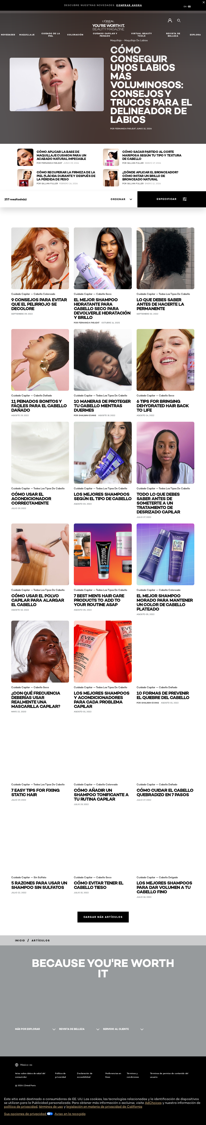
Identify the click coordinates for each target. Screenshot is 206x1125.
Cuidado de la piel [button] (50, 34)
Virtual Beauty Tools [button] (141, 34)
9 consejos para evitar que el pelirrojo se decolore (39, 304)
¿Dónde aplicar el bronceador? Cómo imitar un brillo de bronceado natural (150, 176)
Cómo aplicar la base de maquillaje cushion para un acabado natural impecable (61, 155)
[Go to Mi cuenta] (170, 21)
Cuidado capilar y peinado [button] (105, 34)
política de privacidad (20, 1107)
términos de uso (51, 1107)
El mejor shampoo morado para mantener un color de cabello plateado (165, 602)
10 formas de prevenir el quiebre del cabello (163, 695)
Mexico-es (26, 1064)
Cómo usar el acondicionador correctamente (31, 498)
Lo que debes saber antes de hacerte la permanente (160, 304)
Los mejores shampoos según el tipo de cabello (103, 496)
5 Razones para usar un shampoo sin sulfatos (39, 885)
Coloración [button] (75, 34)
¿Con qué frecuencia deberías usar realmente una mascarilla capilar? (35, 699)
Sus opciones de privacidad (25, 1114)
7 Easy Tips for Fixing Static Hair (35, 792)
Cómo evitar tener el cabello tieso (98, 885)
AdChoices (153, 1103)
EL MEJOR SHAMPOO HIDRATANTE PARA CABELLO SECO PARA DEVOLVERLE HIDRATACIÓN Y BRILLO (102, 308)
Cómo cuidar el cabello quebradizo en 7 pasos (165, 792)
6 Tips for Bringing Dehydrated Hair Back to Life (163, 405)
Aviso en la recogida (70, 1114)
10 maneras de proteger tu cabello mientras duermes (102, 405)
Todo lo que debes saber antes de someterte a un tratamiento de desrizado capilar (158, 502)
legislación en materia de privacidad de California (104, 1107)
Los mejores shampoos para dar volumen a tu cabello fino (164, 887)
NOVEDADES (8, 34)
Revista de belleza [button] (173, 34)
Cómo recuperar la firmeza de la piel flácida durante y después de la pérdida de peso (66, 176)
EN (185, 6)
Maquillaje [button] (27, 34)
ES (189, 6)
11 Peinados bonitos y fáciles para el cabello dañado (39, 405)
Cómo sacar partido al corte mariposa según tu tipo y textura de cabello (151, 155)
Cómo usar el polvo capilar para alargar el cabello (37, 600)
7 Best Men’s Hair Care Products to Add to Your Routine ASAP (99, 600)
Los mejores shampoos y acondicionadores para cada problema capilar (101, 699)
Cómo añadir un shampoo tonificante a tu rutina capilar (101, 794)
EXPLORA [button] (195, 34)
